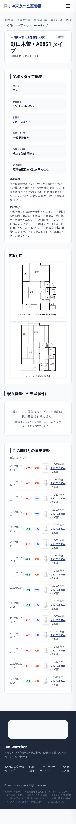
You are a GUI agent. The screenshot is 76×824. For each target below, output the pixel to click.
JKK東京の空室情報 (25, 5)
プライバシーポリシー (47, 768)
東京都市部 (40, 20)
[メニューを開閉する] (68, 5)
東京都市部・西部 (61, 20)
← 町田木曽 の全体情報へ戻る (28, 37)
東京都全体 (23, 20)
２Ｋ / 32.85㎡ (57, 468)
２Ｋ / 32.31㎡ (57, 513)
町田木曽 (23, 25)
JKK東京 (8, 20)
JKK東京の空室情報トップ (14, 768)
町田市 (11, 25)
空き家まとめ (65, 768)
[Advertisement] (38, 729)
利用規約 (31, 768)
